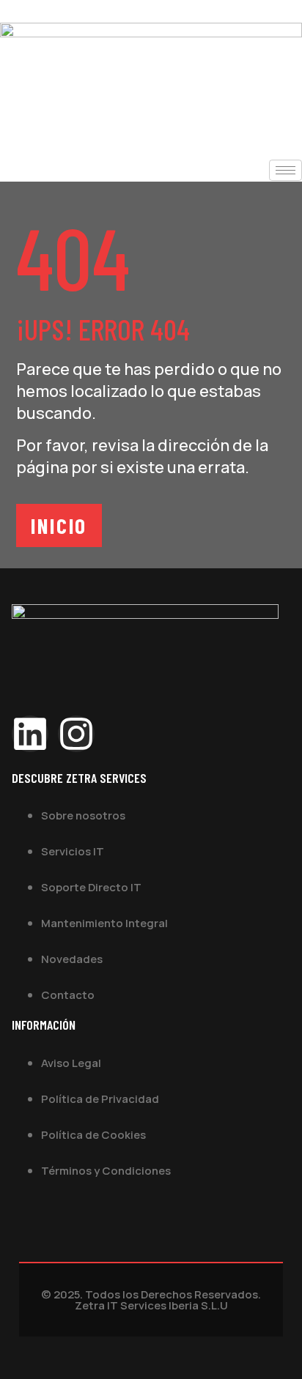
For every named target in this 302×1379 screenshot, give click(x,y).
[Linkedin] (30, 733)
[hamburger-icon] (285, 170)
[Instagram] (76, 733)
